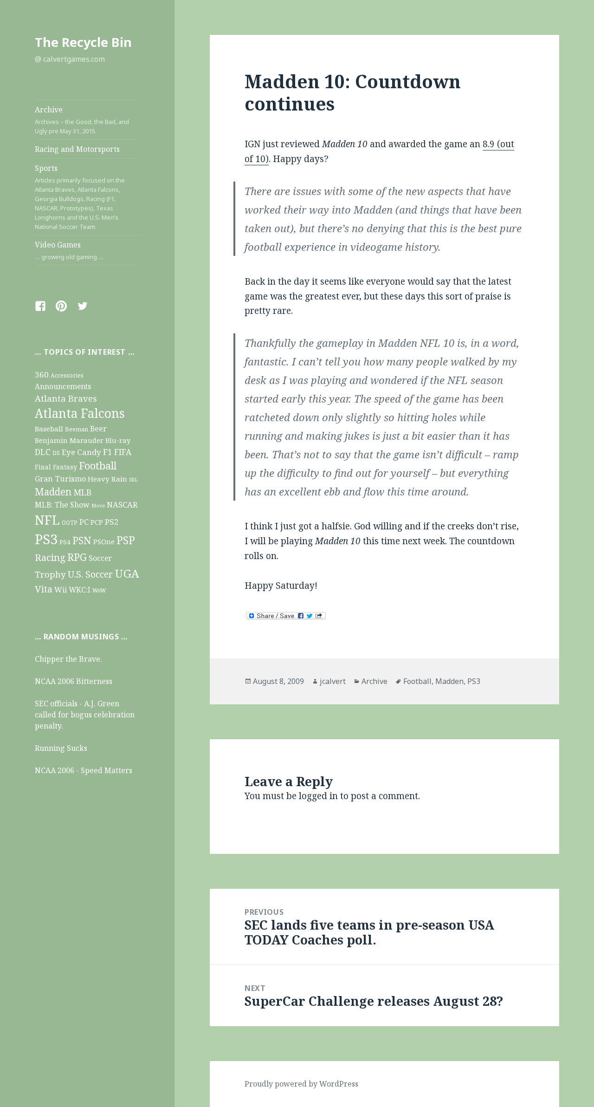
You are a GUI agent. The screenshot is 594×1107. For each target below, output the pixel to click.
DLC (43, 451)
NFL (47, 519)
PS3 (46, 539)
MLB (82, 492)
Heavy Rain (107, 478)
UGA (127, 573)
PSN (81, 540)
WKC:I (79, 590)
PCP (96, 522)
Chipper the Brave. (68, 659)
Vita (43, 588)
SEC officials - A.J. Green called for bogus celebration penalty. (85, 714)
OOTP (69, 523)
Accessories (67, 375)
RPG (77, 557)
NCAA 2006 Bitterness (73, 681)
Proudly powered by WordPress (301, 1084)
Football (97, 465)
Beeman (76, 429)
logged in (318, 796)
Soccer (100, 558)
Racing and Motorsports (77, 149)
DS (56, 452)
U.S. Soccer (90, 574)
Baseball (49, 428)
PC (84, 521)
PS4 (65, 542)
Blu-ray (117, 440)
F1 (107, 451)
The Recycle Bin (83, 42)
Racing (50, 557)
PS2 (111, 521)
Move (98, 505)
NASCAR (122, 504)
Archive (82, 119)
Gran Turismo (60, 478)
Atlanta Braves (66, 398)
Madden (53, 491)
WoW (99, 590)
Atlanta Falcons (80, 413)
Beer (98, 428)
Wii (60, 590)
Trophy (50, 574)
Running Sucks (61, 748)
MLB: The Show (62, 505)
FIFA (122, 452)
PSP (125, 540)
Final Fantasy (56, 466)
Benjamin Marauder (69, 440)
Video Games (69, 250)
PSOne (104, 541)
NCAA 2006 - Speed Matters (83, 770)
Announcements (63, 386)
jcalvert (333, 681)
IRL (133, 479)
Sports (80, 197)
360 (42, 374)
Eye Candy (81, 452)
